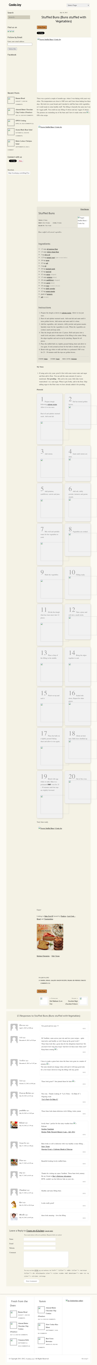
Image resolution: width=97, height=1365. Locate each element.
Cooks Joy (15, 5)
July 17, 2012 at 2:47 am (26, 1193)
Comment (12, 1252)
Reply (84, 1028)
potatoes (49, 277)
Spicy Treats (45, 1146)
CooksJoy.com (30, 1359)
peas (47, 286)
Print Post (41, 27)
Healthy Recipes (62, 980)
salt (47, 263)
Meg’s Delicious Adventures (61, 1176)
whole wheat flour (53, 252)
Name (11, 1239)
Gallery (53, 980)
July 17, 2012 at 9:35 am (26, 1163)
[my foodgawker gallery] (74, 1300)
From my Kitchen (25, 1093)
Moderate (74, 359)
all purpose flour (52, 249)
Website (12, 1248)
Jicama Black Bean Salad (24, 130)
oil (45, 266)
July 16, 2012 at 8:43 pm (26, 1217)
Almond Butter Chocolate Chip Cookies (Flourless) (24, 110)
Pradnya (63, 916)
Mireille (22, 1215)
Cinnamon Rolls (23, 1340)
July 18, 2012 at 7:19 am (26, 1125)
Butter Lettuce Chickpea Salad (24, 142)
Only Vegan (56, 956)
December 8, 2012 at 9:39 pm (27, 1040)
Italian (46, 359)
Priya (21, 1160)
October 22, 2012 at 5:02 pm (27, 1083)
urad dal (48, 271)
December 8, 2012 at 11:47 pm (28, 1063)
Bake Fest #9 (48, 916)
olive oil (47, 255)
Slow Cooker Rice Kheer (52, 1325)
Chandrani (22, 1190)
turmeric (50, 294)
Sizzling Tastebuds (47, 1129)
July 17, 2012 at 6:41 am (26, 1175)
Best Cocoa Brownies (49, 1339)
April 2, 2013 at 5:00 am (26, 1028)
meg (20, 1172)
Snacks (83, 980)
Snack (58, 359)
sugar (47, 260)
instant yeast (51, 257)
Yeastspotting (48, 919)
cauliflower (50, 280)
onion (48, 274)
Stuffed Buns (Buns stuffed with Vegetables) (63, 19)
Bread (48, 980)
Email (11, 1243)
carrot (48, 283)
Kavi (20, 1202)
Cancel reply (49, 1231)
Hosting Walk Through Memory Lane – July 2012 (58, 1132)
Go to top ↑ (85, 1358)
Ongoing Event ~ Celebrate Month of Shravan (56, 1149)
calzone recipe (66, 313)
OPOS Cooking (21, 120)
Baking (43, 980)
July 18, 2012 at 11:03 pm (26, 1113)
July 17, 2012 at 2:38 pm (26, 1146)
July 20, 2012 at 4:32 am (26, 1096)
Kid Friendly (76, 980)
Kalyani (22, 1123)
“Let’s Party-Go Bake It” (49, 1099)
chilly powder (50, 288)
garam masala (50, 291)
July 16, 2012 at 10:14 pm (26, 1205)
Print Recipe (85, 209)
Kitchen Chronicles (43, 956)
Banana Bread (20, 98)
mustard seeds (50, 269)
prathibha (22, 1110)
